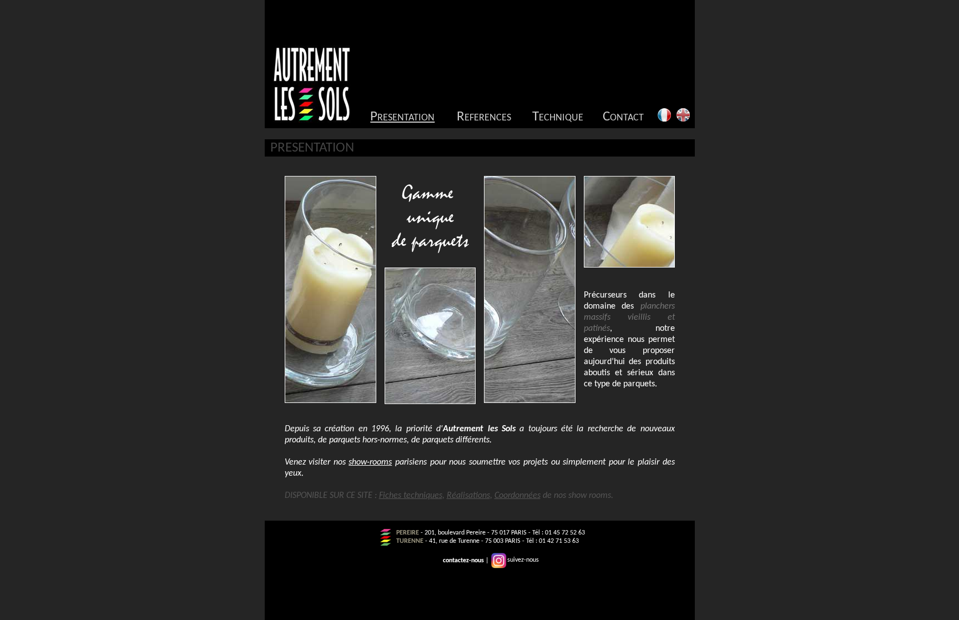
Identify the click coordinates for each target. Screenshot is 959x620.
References (484, 117)
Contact (623, 117)
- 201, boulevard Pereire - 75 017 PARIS (473, 533)
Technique (557, 117)
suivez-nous (523, 560)
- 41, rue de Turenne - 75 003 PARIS (472, 541)
